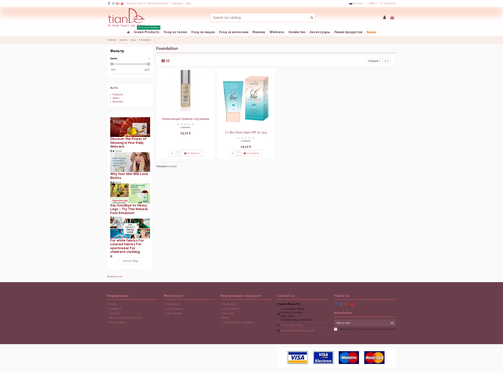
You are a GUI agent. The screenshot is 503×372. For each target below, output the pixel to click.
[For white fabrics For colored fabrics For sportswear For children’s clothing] (130, 228)
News (116, 98)
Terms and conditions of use (125, 317)
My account (173, 304)
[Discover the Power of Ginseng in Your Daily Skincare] (130, 126)
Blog (188, 3)
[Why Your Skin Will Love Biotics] (130, 161)
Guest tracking (174, 308)
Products (118, 94)
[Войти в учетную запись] (384, 18)
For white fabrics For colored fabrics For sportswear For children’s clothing (127, 246)
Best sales (228, 313)
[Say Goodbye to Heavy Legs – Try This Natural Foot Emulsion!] (130, 193)
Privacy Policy (117, 322)
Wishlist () (389, 3)
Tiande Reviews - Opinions (238, 322)
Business (118, 101)
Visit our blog (130, 260)
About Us (114, 313)
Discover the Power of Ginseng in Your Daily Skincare (128, 142)
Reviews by (114, 276)
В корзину (193, 153)
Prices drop (229, 304)
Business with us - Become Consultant (148, 3)
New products (231, 308)
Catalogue (177, 3)
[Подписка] (392, 322)
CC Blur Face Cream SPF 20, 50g (246, 132)
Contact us (115, 308)
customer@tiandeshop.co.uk (297, 330)
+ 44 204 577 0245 (291, 325)
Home (113, 304)
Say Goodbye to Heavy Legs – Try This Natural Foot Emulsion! (129, 209)
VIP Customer (174, 313)
